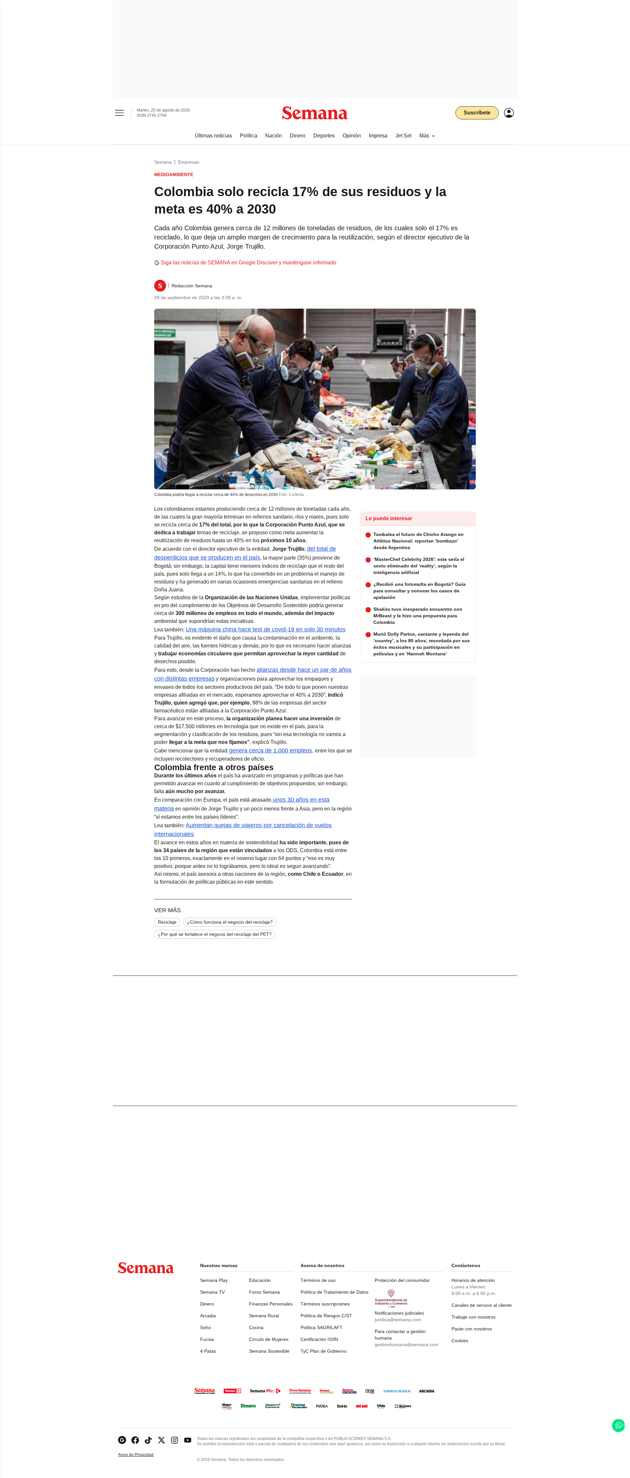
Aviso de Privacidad (142, 1454)
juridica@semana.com (398, 1319)
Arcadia (208, 1315)
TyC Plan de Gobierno (323, 1351)
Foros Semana (264, 1292)
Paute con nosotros (472, 1328)
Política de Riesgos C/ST (326, 1315)
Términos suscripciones (325, 1303)
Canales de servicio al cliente (482, 1305)
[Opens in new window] (135, 1440)
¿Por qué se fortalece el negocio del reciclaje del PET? (215, 934)
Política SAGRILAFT (322, 1327)
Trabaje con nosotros (473, 1317)
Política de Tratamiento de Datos (334, 1292)
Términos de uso (318, 1280)
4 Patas (208, 1351)
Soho (205, 1327)
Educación (260, 1280)
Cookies (460, 1340)
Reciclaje (167, 922)
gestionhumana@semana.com (406, 1344)
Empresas (188, 162)
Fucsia (207, 1339)
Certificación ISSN (319, 1339)
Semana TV (212, 1292)
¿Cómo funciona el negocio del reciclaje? (230, 922)
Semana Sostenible (269, 1351)
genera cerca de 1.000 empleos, (270, 750)
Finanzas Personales (271, 1303)
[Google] (122, 1440)
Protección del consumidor (402, 1280)
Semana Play (214, 1280)
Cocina (256, 1327)
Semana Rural (264, 1315)
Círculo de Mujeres (268, 1339)
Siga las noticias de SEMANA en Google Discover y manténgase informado (248, 262)
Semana (163, 162)
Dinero (207, 1303)
